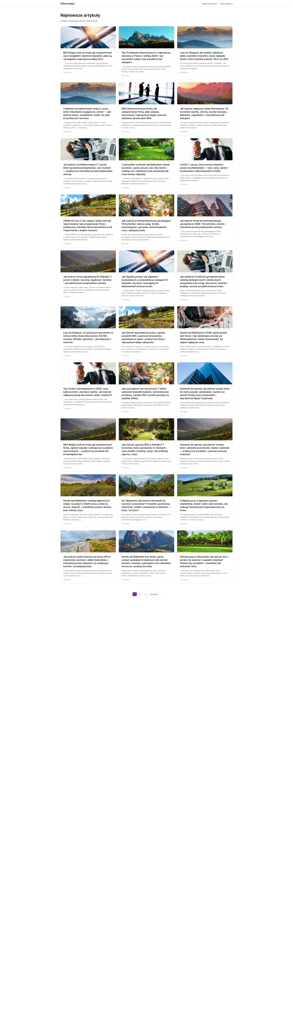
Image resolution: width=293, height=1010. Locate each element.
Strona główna (226, 4)
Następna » (154, 594)
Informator (67, 3)
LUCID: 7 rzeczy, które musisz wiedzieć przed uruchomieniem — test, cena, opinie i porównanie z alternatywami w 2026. (204, 167)
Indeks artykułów (209, 4)
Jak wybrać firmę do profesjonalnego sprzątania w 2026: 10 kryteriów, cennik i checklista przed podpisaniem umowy (202, 224)
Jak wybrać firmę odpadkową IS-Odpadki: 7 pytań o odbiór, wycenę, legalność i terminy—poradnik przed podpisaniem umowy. (87, 279)
